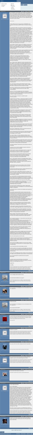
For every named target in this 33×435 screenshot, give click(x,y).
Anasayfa (13, 5)
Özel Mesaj (31, 11)
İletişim (32, 433)
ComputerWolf (4, 372)
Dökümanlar (3, 5)
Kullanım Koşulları (23, 433)
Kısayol (23, 11)
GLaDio (5, 288)
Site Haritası (13, 6)
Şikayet (26, 11)
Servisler (13, 8)
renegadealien (4, 274)
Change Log (13, 9)
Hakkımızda (28, 433)
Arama (13, 7)
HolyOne (4, 344)
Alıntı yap (31, 270)
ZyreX (5, 418)
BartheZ (4, 316)
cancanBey (5, 13)
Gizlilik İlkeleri (18, 433)
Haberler (3, 6)
